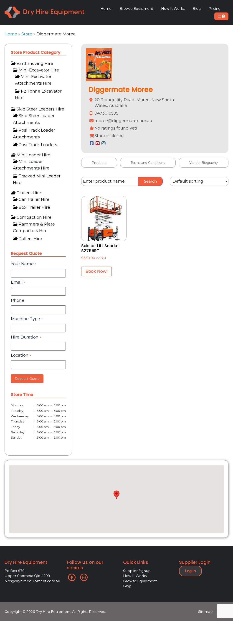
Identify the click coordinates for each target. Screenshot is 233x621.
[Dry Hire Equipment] (44, 9)
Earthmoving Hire (35, 63)
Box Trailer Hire (34, 207)
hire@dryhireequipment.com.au (32, 581)
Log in (190, 571)
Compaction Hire (34, 217)
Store (26, 34)
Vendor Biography (203, 163)
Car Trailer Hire (34, 199)
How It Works (135, 576)
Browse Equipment (140, 581)
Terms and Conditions (148, 163)
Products (99, 163)
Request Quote (27, 379)
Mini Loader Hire (33, 154)
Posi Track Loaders (38, 144)
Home (11, 34)
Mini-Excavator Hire (39, 70)
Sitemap (205, 611)
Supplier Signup (137, 571)
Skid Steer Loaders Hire (40, 109)
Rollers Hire (30, 238)
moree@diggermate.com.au (123, 120)
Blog (127, 586)
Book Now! (96, 271)
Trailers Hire (29, 192)
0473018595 (106, 113)
